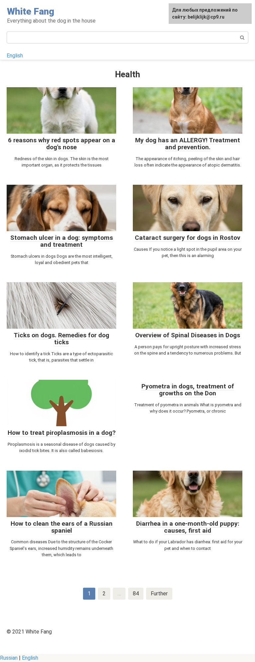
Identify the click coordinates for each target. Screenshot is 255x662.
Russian (9, 658)
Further (159, 593)
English (15, 55)
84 (136, 593)
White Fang (30, 11)
